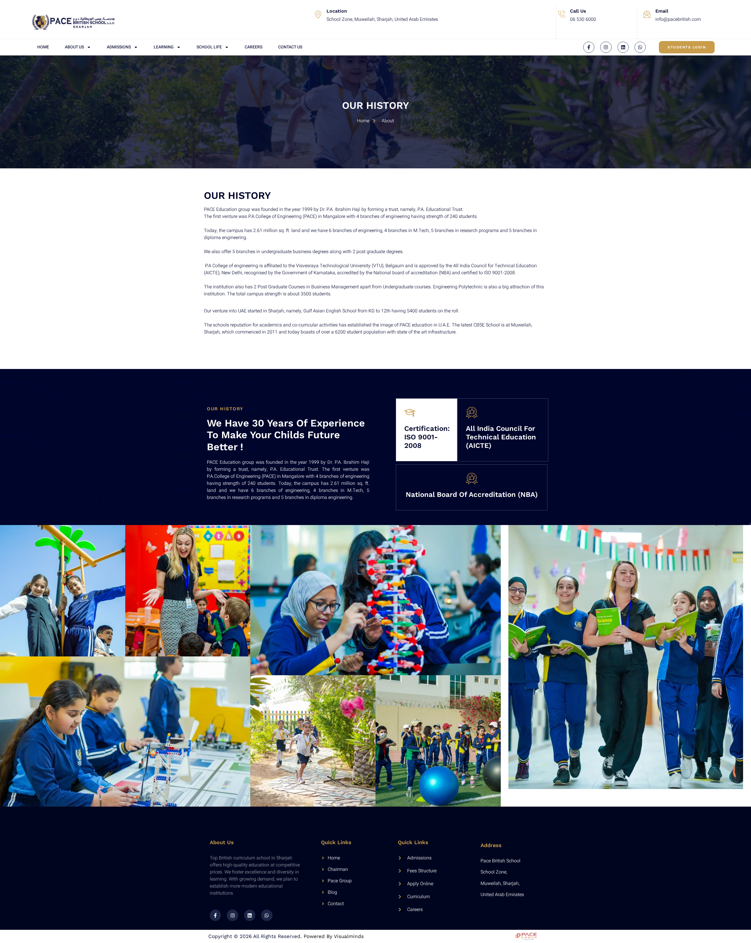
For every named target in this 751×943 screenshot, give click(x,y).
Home (43, 47)
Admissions (119, 47)
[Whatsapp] (640, 47)
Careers (253, 47)
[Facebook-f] (588, 47)
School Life (209, 47)
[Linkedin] (623, 47)
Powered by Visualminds (334, 936)
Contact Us (290, 47)
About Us (74, 47)
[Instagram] (605, 47)
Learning (164, 47)
